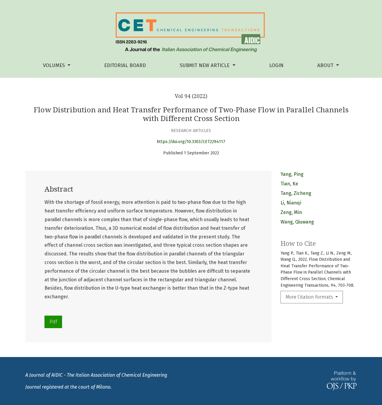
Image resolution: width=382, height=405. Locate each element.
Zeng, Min (291, 212)
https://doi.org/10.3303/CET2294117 (191, 141)
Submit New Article (205, 65)
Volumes (54, 65)
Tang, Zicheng (296, 193)
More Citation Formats (310, 297)
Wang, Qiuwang (297, 222)
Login (276, 65)
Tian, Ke (289, 184)
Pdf (53, 322)
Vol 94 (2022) (191, 96)
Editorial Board (125, 65)
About (326, 65)
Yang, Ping (292, 174)
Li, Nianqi (291, 203)
